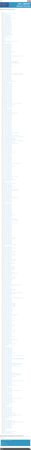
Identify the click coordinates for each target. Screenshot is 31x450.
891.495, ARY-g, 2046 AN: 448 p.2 (7, 249)
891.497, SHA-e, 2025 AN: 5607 (7, 426)
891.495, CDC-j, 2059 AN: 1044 (7, 262)
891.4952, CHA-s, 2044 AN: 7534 (7, 389)
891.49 (3, 42)
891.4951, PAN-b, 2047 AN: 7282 (7, 375)
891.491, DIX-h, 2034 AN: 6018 (6, 133)
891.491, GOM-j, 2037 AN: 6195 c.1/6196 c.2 (9, 139)
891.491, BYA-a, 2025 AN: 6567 (7, 118)
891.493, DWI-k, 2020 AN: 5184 (7, 209)
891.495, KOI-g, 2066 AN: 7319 (6, 295)
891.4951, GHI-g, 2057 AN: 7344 (7, 361)
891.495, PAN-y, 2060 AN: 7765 (7, 300)
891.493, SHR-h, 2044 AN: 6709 (7, 225)
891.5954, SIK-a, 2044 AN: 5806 (7, 432)
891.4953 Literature (5, 393)
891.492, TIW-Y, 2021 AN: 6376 (7, 200)
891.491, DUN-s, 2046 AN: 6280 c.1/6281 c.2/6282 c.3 (10, 135)
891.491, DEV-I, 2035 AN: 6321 (6, 123)
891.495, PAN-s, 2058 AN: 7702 (7, 299)
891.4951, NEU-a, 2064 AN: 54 (6, 370)
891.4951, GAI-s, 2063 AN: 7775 (7, 360)
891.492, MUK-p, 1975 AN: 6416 (7, 192)
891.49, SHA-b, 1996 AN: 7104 (6, 67)
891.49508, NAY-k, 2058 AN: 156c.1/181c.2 (8, 345)
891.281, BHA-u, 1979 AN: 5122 (7, 24)
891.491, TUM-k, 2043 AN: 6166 (7, 174)
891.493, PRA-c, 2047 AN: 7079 (7, 216)
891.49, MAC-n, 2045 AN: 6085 (6, 52)
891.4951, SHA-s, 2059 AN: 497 (7, 381)
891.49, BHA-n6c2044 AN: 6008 (7, 45)
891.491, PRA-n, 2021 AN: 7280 (7, 155)
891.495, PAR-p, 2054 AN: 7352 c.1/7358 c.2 (8, 305)
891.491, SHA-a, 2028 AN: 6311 (7, 162)
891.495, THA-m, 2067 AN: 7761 (7, 340)
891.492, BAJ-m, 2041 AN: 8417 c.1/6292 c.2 (8, 183)
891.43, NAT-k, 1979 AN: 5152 (6, 36)
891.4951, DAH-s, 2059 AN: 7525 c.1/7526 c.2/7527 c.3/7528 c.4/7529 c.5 (13, 355)
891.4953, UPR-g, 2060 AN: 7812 (7, 402)
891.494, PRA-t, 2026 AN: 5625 (6, 240)
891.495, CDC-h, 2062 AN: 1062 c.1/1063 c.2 (9, 259)
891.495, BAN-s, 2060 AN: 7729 (7, 252)
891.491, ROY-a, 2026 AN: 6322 (7, 160)
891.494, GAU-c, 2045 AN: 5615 (7, 236)
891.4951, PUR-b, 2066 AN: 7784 (7, 379)
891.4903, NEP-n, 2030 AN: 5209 (7, 91)
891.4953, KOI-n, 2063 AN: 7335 (7, 396)
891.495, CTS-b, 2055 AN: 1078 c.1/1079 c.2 (8, 277)
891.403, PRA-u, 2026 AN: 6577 (7, 33)
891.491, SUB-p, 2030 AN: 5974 (7, 169)
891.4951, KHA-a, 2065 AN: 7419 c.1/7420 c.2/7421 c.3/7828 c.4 (11, 364)
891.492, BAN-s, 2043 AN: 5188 (7, 184)
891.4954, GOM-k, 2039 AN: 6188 (7, 410)
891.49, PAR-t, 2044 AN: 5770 (6, 56)
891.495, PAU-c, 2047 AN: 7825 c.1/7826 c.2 (8, 309)
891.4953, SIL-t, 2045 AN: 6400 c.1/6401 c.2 (8, 401)
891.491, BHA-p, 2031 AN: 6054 (7, 117)
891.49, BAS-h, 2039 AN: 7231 (6, 44)
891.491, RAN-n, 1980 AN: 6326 (7, 159)
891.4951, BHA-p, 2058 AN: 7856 (7, 351)
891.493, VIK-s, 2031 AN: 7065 (6, 230)
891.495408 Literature (5, 416)
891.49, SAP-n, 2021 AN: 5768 (6, 64)
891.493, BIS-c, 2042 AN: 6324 (6, 207)
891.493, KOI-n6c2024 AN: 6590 (7, 211)
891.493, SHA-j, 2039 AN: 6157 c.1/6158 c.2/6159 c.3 (10, 219)
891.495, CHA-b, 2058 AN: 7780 (7, 274)
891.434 (3, 37)
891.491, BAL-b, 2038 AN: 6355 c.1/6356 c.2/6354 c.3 (10, 112)
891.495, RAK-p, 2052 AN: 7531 (7, 317)
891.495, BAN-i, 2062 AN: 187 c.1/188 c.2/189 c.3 (9, 251)
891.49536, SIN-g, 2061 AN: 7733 (7, 404)
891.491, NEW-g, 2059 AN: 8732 (7, 148)
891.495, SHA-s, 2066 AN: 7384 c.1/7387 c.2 (8, 330)
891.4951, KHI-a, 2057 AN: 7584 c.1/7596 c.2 (9, 365)
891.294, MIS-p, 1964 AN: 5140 (7, 29)
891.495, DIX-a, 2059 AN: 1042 (6, 283)
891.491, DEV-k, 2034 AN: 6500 (7, 124)
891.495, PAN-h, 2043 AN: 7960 (7, 298)
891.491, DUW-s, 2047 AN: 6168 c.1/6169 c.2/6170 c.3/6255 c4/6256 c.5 (13, 136)
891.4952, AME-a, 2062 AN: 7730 (7, 387)
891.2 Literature (4, 14)
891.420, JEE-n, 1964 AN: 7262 (6, 34)
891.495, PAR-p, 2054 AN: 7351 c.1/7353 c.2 (8, 304)
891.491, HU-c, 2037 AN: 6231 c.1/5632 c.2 (8, 142)
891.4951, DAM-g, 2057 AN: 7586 (7, 356)
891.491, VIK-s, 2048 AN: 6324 (6, 177)
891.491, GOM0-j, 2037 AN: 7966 (7, 141)
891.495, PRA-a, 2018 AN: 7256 (7, 312)
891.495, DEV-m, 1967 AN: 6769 (7, 279)
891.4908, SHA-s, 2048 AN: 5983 (7, 100)
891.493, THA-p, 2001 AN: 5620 (7, 227)
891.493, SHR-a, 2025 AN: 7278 (7, 223)
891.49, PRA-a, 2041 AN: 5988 (6, 57)
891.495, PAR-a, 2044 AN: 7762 (7, 301)
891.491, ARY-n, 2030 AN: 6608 (7, 110)
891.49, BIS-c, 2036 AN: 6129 (6, 46)
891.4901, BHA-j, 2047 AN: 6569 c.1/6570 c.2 (9, 81)
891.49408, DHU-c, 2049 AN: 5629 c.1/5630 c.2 (9, 244)
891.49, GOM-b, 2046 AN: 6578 (7, 48)
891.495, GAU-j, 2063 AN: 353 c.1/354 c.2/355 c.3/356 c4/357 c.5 (11, 284)
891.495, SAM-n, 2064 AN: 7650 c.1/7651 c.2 (9, 318)
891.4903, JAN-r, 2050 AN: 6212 (7, 90)
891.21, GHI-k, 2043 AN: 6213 (6, 22)
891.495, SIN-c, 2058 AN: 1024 (6, 337)
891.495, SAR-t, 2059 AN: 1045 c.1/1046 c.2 (8, 320)
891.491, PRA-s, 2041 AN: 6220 (7, 156)
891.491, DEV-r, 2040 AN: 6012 (7, 130)
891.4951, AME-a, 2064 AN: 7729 (7, 347)
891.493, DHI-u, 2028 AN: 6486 (7, 208)
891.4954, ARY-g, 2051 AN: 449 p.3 (7, 407)
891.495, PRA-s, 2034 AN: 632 (6, 316)
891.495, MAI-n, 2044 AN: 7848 (7, 296)
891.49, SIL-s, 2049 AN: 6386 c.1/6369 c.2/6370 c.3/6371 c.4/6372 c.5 (12, 73)
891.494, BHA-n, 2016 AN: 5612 (7, 233)
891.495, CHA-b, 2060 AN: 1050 (7, 275)
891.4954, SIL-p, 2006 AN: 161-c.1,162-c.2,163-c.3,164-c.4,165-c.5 (12, 414)
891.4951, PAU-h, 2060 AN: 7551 (7, 377)
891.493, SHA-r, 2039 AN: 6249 (7, 221)
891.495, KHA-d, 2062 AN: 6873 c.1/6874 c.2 (8, 293)
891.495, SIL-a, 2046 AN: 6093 (6, 335)
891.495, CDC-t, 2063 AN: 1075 (7, 265)
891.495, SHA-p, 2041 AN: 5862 (7, 328)
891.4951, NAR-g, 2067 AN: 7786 (7, 366)
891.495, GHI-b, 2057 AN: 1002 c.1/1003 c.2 (8, 285)
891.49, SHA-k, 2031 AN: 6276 (6, 69)
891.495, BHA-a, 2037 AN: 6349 (7, 253)
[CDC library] (5, 4)
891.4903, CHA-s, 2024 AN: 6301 (7, 86)
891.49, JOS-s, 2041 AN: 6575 (6, 50)
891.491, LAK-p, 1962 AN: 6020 (7, 144)
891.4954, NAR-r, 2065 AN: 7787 (7, 412)
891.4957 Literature (5, 418)
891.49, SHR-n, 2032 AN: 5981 (6, 70)
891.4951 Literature (5, 346)
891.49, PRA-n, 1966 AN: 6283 (6, 59)
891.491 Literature (5, 108)
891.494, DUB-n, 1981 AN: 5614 (7, 235)
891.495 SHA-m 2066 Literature (7, 246)
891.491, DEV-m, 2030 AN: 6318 (7, 126)
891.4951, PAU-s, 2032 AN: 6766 (7, 378)
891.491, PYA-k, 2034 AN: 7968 (7, 157)
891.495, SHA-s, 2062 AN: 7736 (7, 329)
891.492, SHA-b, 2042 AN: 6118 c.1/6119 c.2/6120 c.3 (10, 197)
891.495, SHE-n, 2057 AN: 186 (6, 331)
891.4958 (3, 419)
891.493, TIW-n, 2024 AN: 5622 (7, 228)
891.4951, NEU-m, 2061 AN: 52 (7, 371)
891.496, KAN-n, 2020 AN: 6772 (7, 425)
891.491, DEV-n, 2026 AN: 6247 (7, 128)
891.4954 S (4, 406)
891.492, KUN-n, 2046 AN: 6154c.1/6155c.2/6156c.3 (10, 190)
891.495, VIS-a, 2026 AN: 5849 (6, 342)
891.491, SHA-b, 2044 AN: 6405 (7, 164)
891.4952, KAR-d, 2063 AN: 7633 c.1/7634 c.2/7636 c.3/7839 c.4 (11, 390)
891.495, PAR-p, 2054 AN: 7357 (7, 307)
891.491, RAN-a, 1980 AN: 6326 (7, 158)
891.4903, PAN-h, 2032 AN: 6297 (7, 93)
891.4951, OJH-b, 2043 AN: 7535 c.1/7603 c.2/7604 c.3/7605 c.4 (11, 374)
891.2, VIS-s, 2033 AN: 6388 (6, 21)
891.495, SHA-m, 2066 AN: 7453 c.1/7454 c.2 (9, 325)
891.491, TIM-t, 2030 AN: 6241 (6, 171)
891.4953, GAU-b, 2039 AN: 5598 (7, 395)
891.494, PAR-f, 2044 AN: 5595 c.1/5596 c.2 (8, 238)
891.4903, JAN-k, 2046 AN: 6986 (7, 89)
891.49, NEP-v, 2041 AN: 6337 (6, 55)
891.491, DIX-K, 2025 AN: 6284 (6, 134)
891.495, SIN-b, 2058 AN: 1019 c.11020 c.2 (8, 336)
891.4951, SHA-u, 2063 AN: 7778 (7, 383)
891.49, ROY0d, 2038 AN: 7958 (7, 63)
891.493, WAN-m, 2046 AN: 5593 (7, 231)
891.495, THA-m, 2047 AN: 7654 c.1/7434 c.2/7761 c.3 (10, 339)
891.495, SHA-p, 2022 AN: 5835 (7, 327)
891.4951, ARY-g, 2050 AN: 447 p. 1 (7, 348)
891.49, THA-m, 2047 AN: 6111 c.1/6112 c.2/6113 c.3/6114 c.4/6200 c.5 (12, 74)
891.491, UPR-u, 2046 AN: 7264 (7, 175)
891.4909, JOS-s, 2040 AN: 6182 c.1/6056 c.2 (9, 104)
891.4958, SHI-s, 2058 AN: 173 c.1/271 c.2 (8, 424)
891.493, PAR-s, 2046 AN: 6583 (7, 215)
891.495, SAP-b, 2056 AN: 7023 (7, 319)
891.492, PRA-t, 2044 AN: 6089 (6, 195)
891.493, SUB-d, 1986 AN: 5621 (7, 226)
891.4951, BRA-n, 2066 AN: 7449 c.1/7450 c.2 (9, 352)
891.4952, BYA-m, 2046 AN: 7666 (7, 388)
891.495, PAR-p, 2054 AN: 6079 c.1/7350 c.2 (8, 303)
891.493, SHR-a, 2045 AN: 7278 (7, 224)
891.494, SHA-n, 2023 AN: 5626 (7, 241)
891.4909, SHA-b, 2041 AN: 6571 (7, 107)
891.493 (3, 202)
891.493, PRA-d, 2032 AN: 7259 (7, 217)
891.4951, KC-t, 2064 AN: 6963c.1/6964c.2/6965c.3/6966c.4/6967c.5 (12, 363)
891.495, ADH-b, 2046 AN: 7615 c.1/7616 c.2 (9, 248)
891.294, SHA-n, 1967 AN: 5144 (7, 30)
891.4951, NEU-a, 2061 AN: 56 (6, 369)
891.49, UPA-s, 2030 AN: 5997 (6, 77)
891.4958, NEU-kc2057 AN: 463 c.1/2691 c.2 (8, 422)
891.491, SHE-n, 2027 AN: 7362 (7, 166)
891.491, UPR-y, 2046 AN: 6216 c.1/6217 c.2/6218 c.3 (10, 176)
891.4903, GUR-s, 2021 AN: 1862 (7, 88)
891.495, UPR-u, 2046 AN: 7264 (7, 341)
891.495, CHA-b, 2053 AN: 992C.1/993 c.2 (8, 267)
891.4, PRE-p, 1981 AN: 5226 (6, 32)
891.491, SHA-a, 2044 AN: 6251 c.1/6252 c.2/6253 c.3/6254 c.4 (11, 163)
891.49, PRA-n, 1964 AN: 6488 (6, 58)
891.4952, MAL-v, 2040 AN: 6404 (7, 391)
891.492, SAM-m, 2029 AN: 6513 (7, 196)
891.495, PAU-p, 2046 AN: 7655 (7, 311)
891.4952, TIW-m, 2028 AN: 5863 (7, 392)
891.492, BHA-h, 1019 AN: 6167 (7, 186)
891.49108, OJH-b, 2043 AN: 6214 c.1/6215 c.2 (9, 179)
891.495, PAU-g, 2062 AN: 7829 (7, 310)
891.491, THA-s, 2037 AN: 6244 (7, 170)
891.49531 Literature (5, 403)
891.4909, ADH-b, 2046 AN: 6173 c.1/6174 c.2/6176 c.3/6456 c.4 (11, 103)
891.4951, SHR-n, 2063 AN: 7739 (7, 384)
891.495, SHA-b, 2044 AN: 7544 (7, 323)
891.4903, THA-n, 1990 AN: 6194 (7, 97)
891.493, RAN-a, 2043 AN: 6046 (7, 218)
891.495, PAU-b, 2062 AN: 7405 (7, 308)
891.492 (3, 181)
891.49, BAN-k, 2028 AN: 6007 (6, 43)
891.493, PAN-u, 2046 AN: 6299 (7, 213)
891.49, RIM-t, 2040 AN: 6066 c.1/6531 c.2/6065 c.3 (10, 62)
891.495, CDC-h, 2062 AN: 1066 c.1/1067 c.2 (9, 260)
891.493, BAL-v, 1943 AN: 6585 (7, 205)
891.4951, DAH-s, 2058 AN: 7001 (7, 354)
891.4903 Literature (5, 82)
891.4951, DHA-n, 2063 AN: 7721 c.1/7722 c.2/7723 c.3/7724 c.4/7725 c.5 (13, 358)
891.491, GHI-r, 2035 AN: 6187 (6, 137)
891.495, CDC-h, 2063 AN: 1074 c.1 (7, 261)
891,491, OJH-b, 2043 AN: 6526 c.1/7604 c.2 (8, 13)
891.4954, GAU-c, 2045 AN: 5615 (7, 409)
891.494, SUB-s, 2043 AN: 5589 (7, 242)
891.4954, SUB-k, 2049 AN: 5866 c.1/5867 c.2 (9, 415)
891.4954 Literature (5, 405)
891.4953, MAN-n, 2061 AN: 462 (7, 397)
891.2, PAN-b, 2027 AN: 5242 (6, 19)
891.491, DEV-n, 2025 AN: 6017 (7, 127)
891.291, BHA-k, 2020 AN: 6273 (7, 25)
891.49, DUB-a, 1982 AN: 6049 (6, 47)
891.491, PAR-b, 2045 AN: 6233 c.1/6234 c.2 (8, 152)
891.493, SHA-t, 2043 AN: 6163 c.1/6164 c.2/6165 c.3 (10, 222)
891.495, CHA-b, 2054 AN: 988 (6, 270)
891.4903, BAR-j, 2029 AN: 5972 (7, 84)
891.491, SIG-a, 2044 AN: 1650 (6, 168)
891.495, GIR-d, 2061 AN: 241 (6, 288)
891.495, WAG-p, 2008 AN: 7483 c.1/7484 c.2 (9, 343)
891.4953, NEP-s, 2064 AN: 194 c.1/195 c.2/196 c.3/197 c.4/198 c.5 (12, 398)
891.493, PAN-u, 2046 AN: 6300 (7, 214)
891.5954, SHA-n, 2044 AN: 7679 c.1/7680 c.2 (9, 431)
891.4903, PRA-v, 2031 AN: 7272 (7, 94)
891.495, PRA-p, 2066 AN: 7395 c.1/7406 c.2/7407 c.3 (10, 314)
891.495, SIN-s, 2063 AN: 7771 (6, 338)
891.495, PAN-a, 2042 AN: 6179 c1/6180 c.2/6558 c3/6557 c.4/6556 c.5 (12, 297)
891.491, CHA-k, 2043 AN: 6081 (7, 120)
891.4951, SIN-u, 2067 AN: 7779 (7, 386)
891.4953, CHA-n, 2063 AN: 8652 (7, 394)
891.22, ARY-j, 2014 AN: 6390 (6, 23)
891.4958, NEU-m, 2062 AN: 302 (7, 423)
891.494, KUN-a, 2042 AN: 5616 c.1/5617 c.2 (8, 237)
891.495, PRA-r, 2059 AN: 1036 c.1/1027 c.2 (8, 315)
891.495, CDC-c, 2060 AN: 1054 (7, 257)
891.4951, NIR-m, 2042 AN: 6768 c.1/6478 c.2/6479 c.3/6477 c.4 (11, 373)
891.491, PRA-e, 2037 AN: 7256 (7, 154)
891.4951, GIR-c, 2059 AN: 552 (6, 362)
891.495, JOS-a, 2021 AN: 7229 (6, 290)
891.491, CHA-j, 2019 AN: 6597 (7, 119)
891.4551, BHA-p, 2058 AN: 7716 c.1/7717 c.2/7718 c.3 (10, 41)
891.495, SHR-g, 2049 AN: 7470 (7, 332)
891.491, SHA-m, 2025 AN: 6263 (7, 165)
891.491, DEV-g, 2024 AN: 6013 (7, 122)
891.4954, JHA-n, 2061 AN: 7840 (7, 411)
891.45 (3, 39)
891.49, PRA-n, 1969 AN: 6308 (6, 60)
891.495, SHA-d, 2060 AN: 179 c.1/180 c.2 (8, 324)
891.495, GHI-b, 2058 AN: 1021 (7, 286)
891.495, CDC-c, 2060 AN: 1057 (7, 258)
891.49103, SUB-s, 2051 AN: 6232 (7, 178)
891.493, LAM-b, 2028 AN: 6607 (7, 212)
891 (3, 12)
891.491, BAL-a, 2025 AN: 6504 (7, 111)
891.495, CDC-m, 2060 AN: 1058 (7, 263)
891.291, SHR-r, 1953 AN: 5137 (7, 26)
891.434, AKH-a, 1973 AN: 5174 (7, 38)
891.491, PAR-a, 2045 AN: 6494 (7, 151)
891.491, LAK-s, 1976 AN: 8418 (7, 145)
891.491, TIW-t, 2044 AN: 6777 (6, 173)
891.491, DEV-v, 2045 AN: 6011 (7, 131)
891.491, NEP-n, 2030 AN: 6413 (7, 146)
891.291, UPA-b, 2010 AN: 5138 (7, 27)
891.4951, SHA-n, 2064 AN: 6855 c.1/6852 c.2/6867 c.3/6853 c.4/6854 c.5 (13, 380)
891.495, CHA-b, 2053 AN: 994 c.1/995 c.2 (8, 268)
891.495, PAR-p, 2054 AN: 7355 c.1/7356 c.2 (8, 306)
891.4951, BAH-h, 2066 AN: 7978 (7, 350)
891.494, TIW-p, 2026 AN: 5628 (7, 243)
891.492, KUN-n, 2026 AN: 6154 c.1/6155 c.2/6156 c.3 (10, 189)
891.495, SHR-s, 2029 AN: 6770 (7, 334)
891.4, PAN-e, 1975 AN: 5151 (6, 31)
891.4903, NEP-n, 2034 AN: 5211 (7, 92)
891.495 (3, 245)
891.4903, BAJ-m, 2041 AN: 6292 (7, 83)
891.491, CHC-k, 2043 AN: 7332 (7, 121)
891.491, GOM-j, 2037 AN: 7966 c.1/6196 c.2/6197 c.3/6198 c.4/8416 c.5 (13, 140)
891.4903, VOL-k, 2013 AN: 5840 (7, 98)
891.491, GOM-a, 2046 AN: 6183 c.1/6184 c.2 (9, 138)
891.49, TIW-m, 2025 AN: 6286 (6, 75)
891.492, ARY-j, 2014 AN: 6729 (6, 182)
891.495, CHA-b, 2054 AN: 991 (6, 271)
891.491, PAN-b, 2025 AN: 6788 (7, 150)
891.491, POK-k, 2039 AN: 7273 (7, 153)
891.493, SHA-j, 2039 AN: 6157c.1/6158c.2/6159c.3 (9, 220)
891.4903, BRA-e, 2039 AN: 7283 (7, 85)
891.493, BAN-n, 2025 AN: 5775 (7, 206)
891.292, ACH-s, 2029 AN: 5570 (7, 28)
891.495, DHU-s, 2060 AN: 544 (6, 282)
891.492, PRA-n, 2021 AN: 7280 (7, 194)
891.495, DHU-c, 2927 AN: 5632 (7, 281)
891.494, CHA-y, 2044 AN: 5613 (7, 234)
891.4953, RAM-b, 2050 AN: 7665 (7, 399)
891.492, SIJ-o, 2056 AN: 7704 (6, 199)
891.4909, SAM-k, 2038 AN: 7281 (7, 106)
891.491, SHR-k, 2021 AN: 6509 (7, 167)
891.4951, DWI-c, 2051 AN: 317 (7, 359)
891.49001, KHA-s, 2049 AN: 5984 (7, 80)
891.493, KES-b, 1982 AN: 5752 (7, 210)
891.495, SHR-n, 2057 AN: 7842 (7, 333)
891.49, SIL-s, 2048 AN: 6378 (6, 72)
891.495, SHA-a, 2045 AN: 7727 (7, 322)
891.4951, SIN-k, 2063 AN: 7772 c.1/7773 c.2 (8, 385)
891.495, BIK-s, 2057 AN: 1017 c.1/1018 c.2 (8, 255)
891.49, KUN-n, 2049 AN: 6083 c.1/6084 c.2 (8, 51)
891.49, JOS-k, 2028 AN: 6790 (6, 49)
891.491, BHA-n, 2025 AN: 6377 (7, 116)
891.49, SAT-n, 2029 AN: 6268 (6, 65)
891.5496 (3, 430)
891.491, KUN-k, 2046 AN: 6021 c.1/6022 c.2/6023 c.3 (10, 143)
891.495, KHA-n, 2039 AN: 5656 (7, 294)
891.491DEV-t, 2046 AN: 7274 (6, 180)
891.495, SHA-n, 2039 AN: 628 (6, 326)
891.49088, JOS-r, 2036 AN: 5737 (7, 102)
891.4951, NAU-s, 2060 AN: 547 (7, 368)
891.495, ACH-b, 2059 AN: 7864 (7, 247)
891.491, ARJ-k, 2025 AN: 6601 (6, 109)
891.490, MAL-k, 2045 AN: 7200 (7, 79)
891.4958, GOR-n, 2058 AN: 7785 (7, 420)
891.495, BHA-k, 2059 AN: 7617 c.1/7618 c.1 (8, 254)
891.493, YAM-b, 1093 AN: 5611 (7, 232)
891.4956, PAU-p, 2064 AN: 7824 (7, 417)
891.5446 (3, 428)
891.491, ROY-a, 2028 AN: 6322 (7, 161)
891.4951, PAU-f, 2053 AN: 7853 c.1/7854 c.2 (9, 376)
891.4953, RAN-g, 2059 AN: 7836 (7, 400)
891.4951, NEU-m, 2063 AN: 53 (7, 372)
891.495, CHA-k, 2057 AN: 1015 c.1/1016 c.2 (8, 276)
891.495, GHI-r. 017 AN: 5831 (6, 287)
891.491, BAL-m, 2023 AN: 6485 (7, 113)
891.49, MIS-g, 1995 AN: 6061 (6, 53)
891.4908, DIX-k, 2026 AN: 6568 (7, 99)
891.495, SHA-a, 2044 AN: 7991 (7, 321)
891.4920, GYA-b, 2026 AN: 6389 (7, 201)
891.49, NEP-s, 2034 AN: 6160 (6, 54)
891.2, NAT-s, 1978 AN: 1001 (6, 17)
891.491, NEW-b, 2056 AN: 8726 (7, 147)
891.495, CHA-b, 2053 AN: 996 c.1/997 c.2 (8, 269)
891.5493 (3, 429)
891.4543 (3, 40)
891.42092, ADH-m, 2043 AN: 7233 (7, 35)
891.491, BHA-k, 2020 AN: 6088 (7, 115)
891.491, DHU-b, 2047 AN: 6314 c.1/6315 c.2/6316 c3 (10, 132)
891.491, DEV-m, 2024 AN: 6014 (7, 125)
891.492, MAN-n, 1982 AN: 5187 (7, 191)
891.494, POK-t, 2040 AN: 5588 (7, 239)
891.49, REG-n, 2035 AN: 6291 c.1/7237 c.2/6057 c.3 (10, 61)
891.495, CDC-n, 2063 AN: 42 (6, 264)
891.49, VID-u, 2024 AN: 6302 (6, 78)
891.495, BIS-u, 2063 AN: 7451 (6, 256)
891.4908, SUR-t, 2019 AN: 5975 (7, 101)
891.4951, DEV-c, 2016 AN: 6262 (7, 357)
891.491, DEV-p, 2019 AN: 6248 (7, 129)
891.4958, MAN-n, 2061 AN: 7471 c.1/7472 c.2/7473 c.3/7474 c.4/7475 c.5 (13, 421)
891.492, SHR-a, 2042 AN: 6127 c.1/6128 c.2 (8, 198)
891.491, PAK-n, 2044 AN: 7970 (7, 149)
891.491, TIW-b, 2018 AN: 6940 (7, 172)
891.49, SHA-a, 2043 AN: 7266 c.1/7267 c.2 (8, 66)
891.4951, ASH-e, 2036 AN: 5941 (7, 349)
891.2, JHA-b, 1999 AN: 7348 (6, 16)
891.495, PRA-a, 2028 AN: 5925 (7, 313)
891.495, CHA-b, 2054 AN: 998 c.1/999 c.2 (8, 272)
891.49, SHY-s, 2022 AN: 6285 (6, 71)
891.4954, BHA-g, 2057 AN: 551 (7, 408)
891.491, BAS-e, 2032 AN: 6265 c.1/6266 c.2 (8, 114)
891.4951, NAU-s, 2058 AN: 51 (6, 367)
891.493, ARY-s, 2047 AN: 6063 (7, 203)
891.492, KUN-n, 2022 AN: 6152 (7, 188)
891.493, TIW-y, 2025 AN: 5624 (6, 229)
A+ (2, 449)
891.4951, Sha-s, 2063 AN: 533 (6, 382)
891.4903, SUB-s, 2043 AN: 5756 (7, 96)
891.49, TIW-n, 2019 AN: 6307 (6, 76)
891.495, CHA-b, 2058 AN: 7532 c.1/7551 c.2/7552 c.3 (10, 273)
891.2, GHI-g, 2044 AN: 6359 (6, 15)
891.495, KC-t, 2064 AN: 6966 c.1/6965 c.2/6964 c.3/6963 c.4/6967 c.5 (12, 292)
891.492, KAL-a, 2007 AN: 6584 (7, 187)
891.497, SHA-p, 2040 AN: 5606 (7, 427)
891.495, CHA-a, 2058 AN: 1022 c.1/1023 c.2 (8, 266)
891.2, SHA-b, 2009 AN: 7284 (6, 20)
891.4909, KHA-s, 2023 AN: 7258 (7, 105)
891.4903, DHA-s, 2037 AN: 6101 (7, 87)
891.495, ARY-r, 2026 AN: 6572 (6, 250)
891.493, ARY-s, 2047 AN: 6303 (7, 204)
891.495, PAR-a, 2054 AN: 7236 (7, 302)
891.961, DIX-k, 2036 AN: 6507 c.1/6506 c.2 (8, 433)
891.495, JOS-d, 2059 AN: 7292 (6, 291)
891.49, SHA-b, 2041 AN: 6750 (6, 68)
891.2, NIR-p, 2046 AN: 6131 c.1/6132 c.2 (8, 18)
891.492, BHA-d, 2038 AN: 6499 (7, 185)
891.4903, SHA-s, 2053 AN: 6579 (7, 95)
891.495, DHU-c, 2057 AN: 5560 (7, 280)
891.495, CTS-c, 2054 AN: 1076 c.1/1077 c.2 (8, 278)
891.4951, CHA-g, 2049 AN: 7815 (7, 353)
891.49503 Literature (5, 344)
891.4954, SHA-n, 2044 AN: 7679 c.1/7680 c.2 (9, 413)
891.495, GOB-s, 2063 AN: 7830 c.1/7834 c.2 (9, 289)
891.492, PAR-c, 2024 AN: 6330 (7, 193)
